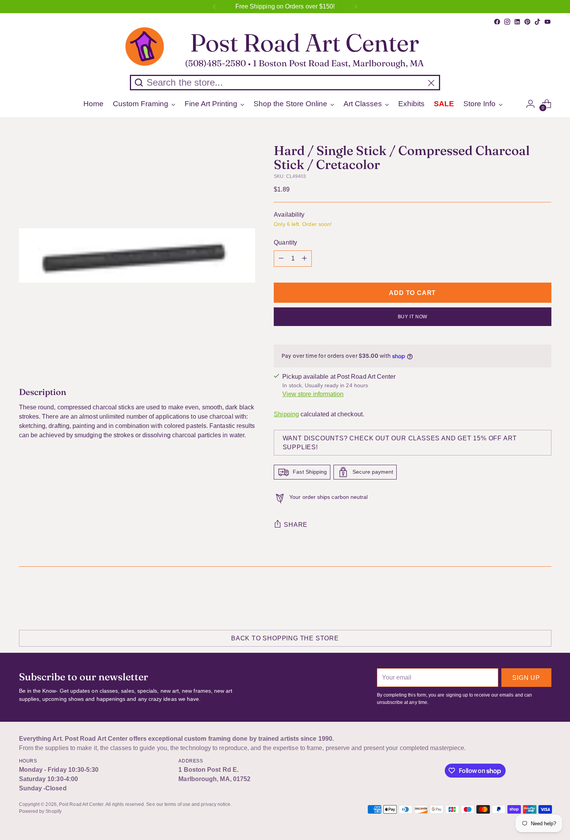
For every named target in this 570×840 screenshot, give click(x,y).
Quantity (285, 242)
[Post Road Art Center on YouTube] (547, 21)
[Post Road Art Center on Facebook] (497, 21)
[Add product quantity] (304, 258)
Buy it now (412, 316)
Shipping (286, 414)
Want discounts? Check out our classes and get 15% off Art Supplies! (400, 442)
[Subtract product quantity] (281, 258)
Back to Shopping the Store (285, 638)
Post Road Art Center (81, 804)
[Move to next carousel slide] (544, 597)
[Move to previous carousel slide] (527, 597)
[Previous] (214, 6)
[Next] (355, 6)
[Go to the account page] (530, 104)
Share (295, 524)
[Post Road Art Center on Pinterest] (527, 21)
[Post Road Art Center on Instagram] (507, 21)
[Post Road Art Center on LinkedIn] (517, 21)
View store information (313, 394)
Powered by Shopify (40, 811)
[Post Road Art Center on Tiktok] (537, 21)
